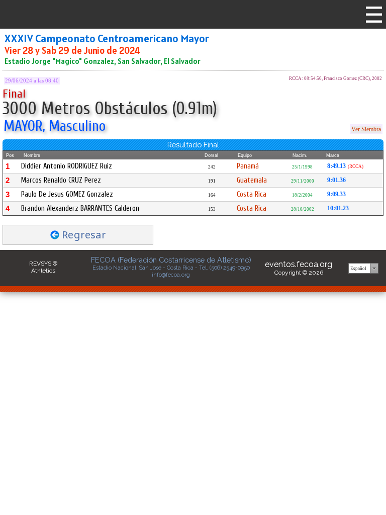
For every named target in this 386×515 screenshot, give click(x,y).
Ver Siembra (366, 129)
